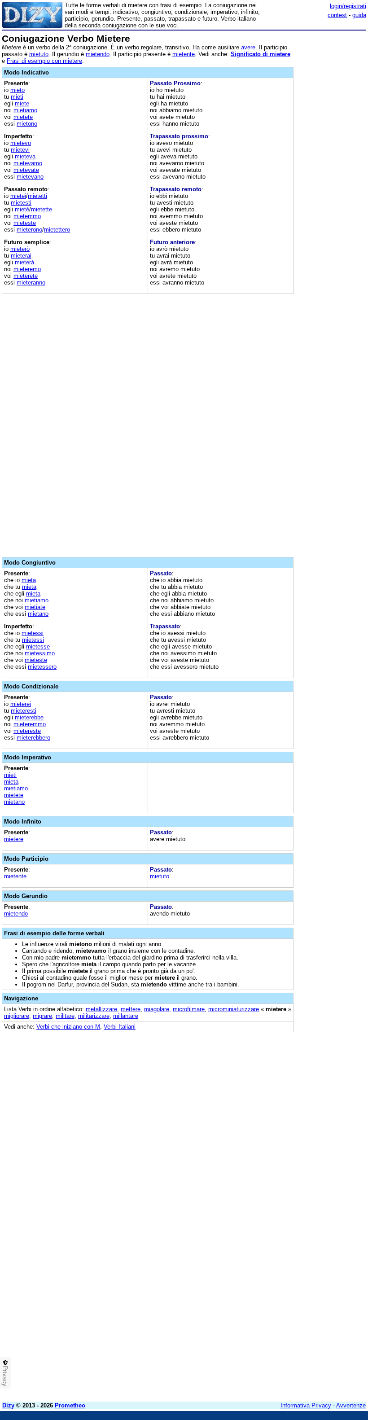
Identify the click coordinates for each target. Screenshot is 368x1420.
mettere (130, 1009)
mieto (17, 90)
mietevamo (27, 163)
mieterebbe (29, 717)
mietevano (30, 176)
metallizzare (101, 1009)
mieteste (24, 222)
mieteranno (31, 282)
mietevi (20, 149)
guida (359, 15)
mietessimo (40, 653)
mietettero (57, 229)
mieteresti (23, 710)
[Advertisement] (299, 1095)
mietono (27, 123)
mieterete (25, 275)
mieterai (21, 255)
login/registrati (348, 6)
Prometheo (70, 1405)
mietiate (35, 607)
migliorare (16, 1015)
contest (337, 15)
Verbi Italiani (120, 1026)
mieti (17, 96)
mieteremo (27, 269)
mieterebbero (33, 737)
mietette (41, 209)
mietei (18, 196)
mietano (38, 613)
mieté (22, 209)
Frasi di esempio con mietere (44, 60)
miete (22, 103)
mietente (183, 54)
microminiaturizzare (233, 1009)
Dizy (8, 1405)
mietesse (38, 646)
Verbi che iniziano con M (68, 1026)
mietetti (37, 196)
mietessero (42, 666)
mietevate (26, 170)
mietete (23, 117)
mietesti (21, 202)
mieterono (29, 229)
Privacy (5, 1376)
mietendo (98, 54)
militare (65, 1015)
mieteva (25, 156)
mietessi (33, 633)
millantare (125, 1015)
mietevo (20, 143)
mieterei (20, 704)
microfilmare (189, 1009)
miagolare (156, 1009)
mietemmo (27, 216)
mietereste (27, 731)
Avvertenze (351, 1405)
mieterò (20, 248)
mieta (29, 580)
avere (248, 47)
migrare (42, 1015)
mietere (13, 839)
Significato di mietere (260, 54)
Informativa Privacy (305, 1405)
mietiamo (25, 110)
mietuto (38, 54)
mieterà (24, 262)
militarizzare (94, 1015)
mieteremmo (29, 724)
